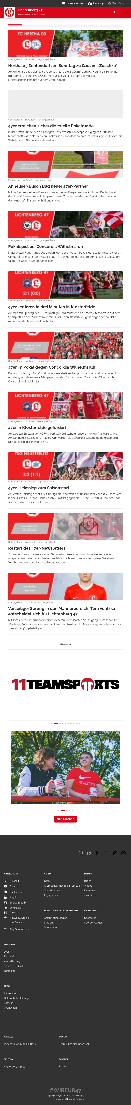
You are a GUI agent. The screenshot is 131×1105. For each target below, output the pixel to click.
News (47, 881)
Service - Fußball (13, 966)
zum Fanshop (65, 819)
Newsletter (10, 970)
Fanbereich (10, 956)
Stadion (48, 922)
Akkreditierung (12, 961)
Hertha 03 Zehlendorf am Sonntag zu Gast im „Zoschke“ (63, 65)
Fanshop (98, 3)
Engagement (51, 895)
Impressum (10, 993)
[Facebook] (81, 853)
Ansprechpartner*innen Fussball (62, 885)
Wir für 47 (118, 3)
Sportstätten (51, 927)
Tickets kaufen (75, 3)
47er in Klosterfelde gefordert (37, 427)
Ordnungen (10, 1007)
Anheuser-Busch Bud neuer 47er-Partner (48, 186)
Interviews (89, 890)
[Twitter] (97, 853)
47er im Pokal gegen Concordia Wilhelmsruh (51, 367)
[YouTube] (106, 853)
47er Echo (89, 895)
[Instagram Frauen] (123, 853)
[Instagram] (115, 853)
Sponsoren (90, 918)
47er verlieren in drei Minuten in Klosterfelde (51, 306)
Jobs (6, 951)
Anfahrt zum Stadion (55, 918)
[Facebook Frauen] (89, 853)
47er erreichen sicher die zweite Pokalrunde (51, 125)
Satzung (8, 1003)
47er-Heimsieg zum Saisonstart (38, 487)
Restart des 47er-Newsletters (36, 548)
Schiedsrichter (52, 890)
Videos (88, 885)
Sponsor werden (93, 922)
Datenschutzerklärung (16, 998)
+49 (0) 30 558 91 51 (15, 1066)
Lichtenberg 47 (77, 1095)
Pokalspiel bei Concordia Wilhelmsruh (45, 246)
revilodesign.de (77, 1099)
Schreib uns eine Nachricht (74, 1044)
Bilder (87, 881)
